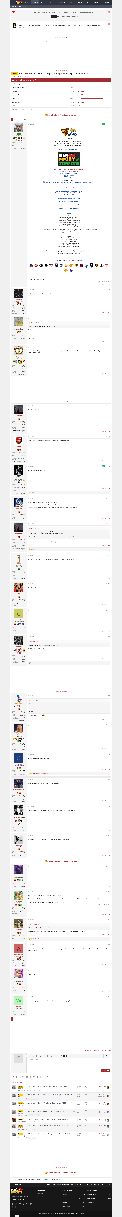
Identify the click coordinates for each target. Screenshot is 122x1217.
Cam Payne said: (33, 641)
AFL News (86, 1051)
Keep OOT (22, 715)
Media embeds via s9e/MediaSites (67, 1215)
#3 (109, 318)
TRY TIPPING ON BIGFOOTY (69, 149)
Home (76, 1184)
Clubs (43, 2)
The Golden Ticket (69, 188)
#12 (109, 610)
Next (25, 119)
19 (39, 1090)
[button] (29, 2)
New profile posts (41, 1197)
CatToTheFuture (102, 1096)
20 (29, 1098)
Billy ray (104, 1135)
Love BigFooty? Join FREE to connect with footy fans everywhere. (63, 12)
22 (33, 1098)
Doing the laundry (21, 603)
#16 (109, 754)
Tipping (51, 2)
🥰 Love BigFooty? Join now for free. (61, 115)
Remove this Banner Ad (61, 70)
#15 (109, 725)
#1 (109, 124)
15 (30, 1090)
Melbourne (23, 310)
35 (39, 1129)
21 (31, 1098)
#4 (109, 347)
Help (72, 1184)
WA (24, 990)
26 (30, 1115)
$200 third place (68, 177)
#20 (109, 866)
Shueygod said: (33, 924)
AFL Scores (107, 1051)
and (41, 773)
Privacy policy (65, 1184)
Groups (71, 2)
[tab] (55, 37)
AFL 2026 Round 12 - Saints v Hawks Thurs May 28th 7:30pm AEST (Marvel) (44, 1126)
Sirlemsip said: (33, 528)
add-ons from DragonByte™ (57, 1213)
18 (36, 1090)
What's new (61, 2)
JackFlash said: (33, 323)
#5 (109, 405)
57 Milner (103, 1127)
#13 (109, 637)
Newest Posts (41, 1190)
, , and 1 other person (43, 663)
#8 (109, 498)
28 (34, 1115)
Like (103, 284)
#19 (109, 835)
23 (36, 1098)
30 (38, 1115)
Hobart (23, 457)
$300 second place (69, 175)
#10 (109, 555)
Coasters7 (103, 1121)
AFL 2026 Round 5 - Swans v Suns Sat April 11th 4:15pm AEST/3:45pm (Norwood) (45, 1135)
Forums (35, 2)
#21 (109, 891)
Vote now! (21, 27)
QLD (24, 630)
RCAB (104, 1104)
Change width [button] (17, 1184)
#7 (109, 466)
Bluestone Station (21, 147)
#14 (109, 695)
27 (32, 1115)
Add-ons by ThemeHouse (53, 1215)
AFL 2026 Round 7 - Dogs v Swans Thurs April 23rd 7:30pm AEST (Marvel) (43, 1112)
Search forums (22, 6)
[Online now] (19, 733)
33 (34, 1129)
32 (32, 1129)
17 (34, 1090)
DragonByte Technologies (74, 1213)
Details (82, 1213)
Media (80, 2)
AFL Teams (93, 1051)
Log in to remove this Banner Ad (61, 401)
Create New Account (69, 16)
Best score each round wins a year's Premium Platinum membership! (70, 182)
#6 (109, 436)
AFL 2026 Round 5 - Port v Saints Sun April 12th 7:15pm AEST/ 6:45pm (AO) (45, 1096)
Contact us (48, 1184)
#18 (109, 806)
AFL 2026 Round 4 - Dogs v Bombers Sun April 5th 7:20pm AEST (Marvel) (43, 1087)
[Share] (106, 124)
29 (36, 1115)
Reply (108, 284)
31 (30, 1129)
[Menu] (12, 2)
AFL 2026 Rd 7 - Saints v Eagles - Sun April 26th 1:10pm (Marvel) (45, 1119)
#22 (109, 919)
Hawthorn (23, 799)
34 (37, 1129)
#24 (109, 970)
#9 (109, 523)
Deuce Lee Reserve (20, 577)
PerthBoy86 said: (33, 700)
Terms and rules (57, 1184)
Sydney (23, 489)
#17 (109, 779)
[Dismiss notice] (109, 12)
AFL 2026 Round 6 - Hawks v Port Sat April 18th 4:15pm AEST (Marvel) (42, 1104)
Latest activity (40, 1200)
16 (32, 1090)
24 (38, 1098)
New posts (14, 6)
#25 (109, 996)
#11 (109, 583)
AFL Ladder (100, 1051)
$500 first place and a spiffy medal (68, 173)
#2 (109, 290)
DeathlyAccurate (102, 1112)
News (26, 2)
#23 (109, 945)
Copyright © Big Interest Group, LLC (20, 1196)
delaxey (83, 1206)
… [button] (19, 119)
